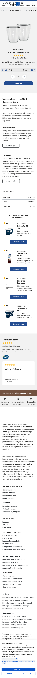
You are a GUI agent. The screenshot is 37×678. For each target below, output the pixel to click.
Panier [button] (33, 5)
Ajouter (18, 83)
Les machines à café (11, 556)
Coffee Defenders (9, 509)
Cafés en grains (8, 576)
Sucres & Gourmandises (11, 584)
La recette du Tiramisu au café (14, 616)
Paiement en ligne (9, 495)
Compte (28, 5)
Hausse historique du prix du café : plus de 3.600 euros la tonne (18, 597)
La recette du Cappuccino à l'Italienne (17, 619)
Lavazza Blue (7, 538)
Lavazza (22, 393)
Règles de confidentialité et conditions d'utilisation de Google (18, 662)
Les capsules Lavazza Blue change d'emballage (15, 606)
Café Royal (6, 528)
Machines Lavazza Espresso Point (15, 565)
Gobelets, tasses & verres (12, 581)
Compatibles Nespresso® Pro (13, 549)
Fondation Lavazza (9, 506)
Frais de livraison (8, 493)
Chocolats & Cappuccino (12, 579)
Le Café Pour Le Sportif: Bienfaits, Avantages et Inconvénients (15, 600)
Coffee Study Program (11, 512)
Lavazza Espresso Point (11, 541)
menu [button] (3, 5)
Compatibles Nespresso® (12, 547)
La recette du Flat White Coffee (14, 622)
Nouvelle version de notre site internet (17, 603)
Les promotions (8, 498)
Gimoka (5, 525)
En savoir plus (11, 146)
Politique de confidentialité (10, 659)
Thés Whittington (9, 587)
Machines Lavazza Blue (11, 562)
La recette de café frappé (12, 628)
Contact (22, 5)
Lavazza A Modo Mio (13, 11)
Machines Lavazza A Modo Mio (13, 560)
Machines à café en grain (12, 568)
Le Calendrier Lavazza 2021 (12, 609)
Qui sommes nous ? (9, 490)
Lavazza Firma (7, 544)
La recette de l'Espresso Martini (14, 625)
